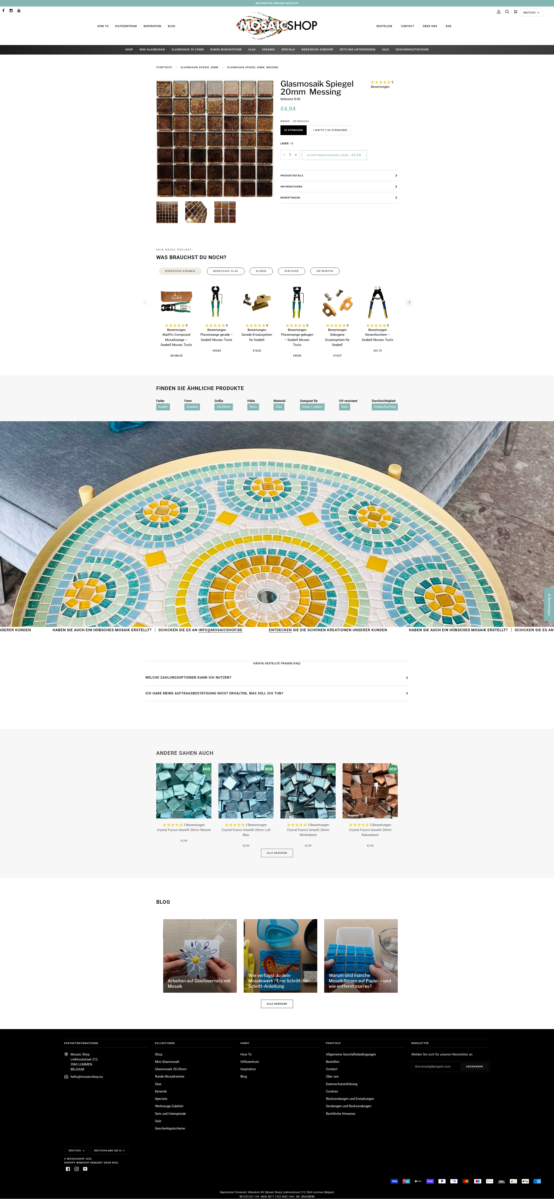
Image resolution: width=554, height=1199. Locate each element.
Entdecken (171, 630)
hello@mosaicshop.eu (87, 1077)
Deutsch (529, 12)
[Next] (409, 302)
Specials (161, 1099)
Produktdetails (291, 175)
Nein (344, 407)
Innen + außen (312, 407)
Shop (158, 1054)
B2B (448, 26)
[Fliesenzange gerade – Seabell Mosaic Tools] (216, 302)
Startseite (164, 67)
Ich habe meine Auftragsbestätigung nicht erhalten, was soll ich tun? (214, 693)
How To (103, 26)
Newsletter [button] (420, 1043)
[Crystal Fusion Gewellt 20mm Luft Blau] (246, 790)
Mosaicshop (76, 1158)
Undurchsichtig (385, 407)
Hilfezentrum (126, 26)
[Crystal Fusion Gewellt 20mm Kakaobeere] (370, 790)
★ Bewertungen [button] (549, 604)
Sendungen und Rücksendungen (348, 1106)
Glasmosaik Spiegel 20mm (199, 67)
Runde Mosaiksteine (169, 1076)
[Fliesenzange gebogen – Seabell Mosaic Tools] (297, 302)
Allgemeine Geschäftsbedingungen (351, 1054)
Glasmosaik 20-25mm (171, 1069)
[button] (381, 82)
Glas (279, 407)
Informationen (291, 186)
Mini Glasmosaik (167, 1062)
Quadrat (192, 407)
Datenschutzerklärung (341, 1084)
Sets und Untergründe (170, 1114)
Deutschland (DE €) (108, 1150)
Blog (171, 26)
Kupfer (163, 407)
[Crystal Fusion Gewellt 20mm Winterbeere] (308, 790)
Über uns (430, 26)
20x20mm (224, 407)
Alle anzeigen (277, 852)
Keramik (161, 1091)
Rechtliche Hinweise (340, 1114)
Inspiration (152, 26)
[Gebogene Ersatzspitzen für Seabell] (337, 302)
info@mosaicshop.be (114, 630)
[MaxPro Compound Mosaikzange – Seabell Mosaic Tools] (176, 302)
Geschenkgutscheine (170, 1128)
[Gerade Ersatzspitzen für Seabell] (257, 302)
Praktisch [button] (333, 1043)
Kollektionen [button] (165, 1043)
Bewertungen (290, 197)
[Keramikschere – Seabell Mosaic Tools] (377, 302)
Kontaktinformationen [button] (81, 1043)
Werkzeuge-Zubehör (169, 1106)
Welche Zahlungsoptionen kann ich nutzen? (188, 677)
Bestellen (384, 26)
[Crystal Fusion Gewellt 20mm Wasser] (183, 790)
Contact (407, 26)
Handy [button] (245, 1043)
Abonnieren (474, 1066)
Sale (158, 1121)
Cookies (332, 1091)
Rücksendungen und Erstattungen (350, 1099)
